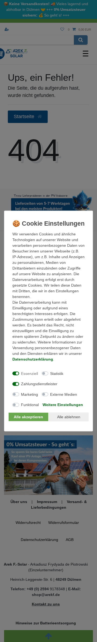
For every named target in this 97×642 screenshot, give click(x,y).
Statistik (56, 373)
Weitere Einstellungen (63, 405)
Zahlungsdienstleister (39, 384)
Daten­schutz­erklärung (32, 359)
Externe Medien (63, 394)
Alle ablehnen (68, 416)
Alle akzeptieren (28, 416)
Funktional (30, 405)
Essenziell (29, 373)
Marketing (29, 394)
